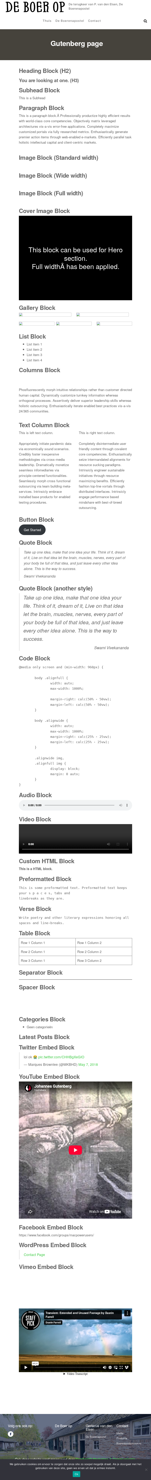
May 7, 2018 (88, 1064)
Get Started (32, 529)
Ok (76, 1474)
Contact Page (34, 1254)
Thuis (47, 21)
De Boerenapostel (69, 21)
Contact (94, 21)
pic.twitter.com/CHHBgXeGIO (61, 1056)
